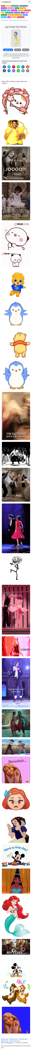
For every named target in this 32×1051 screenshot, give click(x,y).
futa (9, 17)
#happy (5, 110)
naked (22, 12)
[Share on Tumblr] (4, 70)
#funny (5, 581)
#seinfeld (5, 494)
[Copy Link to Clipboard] (27, 70)
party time (10, 8)
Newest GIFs (4, 1041)
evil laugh (23, 8)
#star (4, 753)
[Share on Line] (18, 70)
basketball (27, 10)
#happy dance (6, 497)
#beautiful (5, 891)
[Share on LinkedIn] (23, 66)
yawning (25, 15)
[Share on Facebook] (4, 66)
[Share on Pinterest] (13, 66)
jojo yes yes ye (14, 6)
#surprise (5, 886)
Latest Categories (15, 1041)
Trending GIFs (23, 1039)
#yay (4, 973)
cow (27, 12)
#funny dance (6, 216)
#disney (25, 50)
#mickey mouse (7, 975)
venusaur (17, 12)
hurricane (3, 15)
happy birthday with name (14, 15)
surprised (20, 10)
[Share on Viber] (13, 70)
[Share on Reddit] (27, 66)
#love (4, 108)
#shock (5, 889)
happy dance (8, 50)
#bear (4, 356)
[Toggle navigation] (29, 1)
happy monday (23, 6)
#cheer (5, 140)
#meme (5, 578)
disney (7, 6)
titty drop (3, 8)
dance (3, 6)
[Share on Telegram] (9, 70)
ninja (8, 10)
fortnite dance (9, 12)
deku (2, 12)
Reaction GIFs (14, 1039)
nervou (17, 8)
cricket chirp (21, 17)
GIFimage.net (4, 20)
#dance (17, 50)
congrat (3, 10)
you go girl (14, 10)
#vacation (5, 865)
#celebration (6, 143)
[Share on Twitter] (9, 66)
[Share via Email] (23, 70)
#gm (4, 438)
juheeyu (14, 17)
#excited (5, 290)
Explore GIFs (4, 1039)
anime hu (3, 17)
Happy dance (12, 20)
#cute (4, 265)
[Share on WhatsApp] (18, 66)
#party (5, 383)
